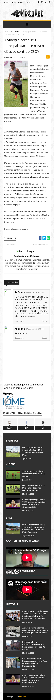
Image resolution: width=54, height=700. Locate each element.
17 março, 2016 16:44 (34, 329)
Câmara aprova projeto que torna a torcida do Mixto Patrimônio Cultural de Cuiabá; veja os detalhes (35, 615)
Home (7, 32)
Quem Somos (17, 2)
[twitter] (45, 2)
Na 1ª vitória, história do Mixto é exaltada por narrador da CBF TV (33, 488)
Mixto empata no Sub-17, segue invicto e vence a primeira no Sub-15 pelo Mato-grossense (33, 528)
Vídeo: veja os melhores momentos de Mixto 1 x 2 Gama (33, 473)
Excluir (44, 321)
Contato (29, 2)
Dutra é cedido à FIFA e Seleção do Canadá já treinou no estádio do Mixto (32, 451)
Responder (19, 321)
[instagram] (41, 2)
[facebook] (38, 2)
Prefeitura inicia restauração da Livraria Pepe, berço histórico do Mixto (33, 646)
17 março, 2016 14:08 (34, 292)
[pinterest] (49, 2)
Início (6, 2)
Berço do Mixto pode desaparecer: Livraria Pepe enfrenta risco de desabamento (34, 662)
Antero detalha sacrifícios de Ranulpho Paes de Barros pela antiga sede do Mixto (35, 630)
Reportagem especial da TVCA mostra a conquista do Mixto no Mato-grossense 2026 (34, 503)
